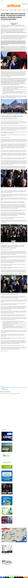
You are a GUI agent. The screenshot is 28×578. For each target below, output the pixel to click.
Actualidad (3, 386)
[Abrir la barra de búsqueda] (27, 1)
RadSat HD (12, 542)
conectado (9, 393)
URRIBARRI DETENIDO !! (5, 389)
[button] (25, 534)
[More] (15, 24)
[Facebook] (12, 24)
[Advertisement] (14, 368)
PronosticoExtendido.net (16, 542)
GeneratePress (19, 575)
